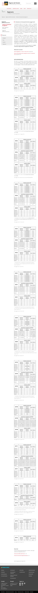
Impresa (4, 42)
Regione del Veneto (15, 3)
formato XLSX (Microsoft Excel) (19, 553)
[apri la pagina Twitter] (23, 583)
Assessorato (9, 8)
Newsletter (30, 575)
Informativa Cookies (21, 591)
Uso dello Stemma (22, 572)
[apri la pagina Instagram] (23, 585)
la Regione (2, 570)
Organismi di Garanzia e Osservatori (13, 576)
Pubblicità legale (27, 591)
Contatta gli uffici (16, 8)
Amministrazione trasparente (12, 573)
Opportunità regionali (32, 570)
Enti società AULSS (13, 578)
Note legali (31, 591)
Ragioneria (3, 16)
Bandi (21, 8)
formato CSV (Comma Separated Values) (21, 555)
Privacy (16, 591)
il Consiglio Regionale (4, 575)
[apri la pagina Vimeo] (20, 585)
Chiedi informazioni (31, 572)
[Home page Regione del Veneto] (6, 4)
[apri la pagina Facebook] (20, 583)
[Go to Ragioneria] (5, 567)
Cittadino (4, 38)
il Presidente (3, 572)
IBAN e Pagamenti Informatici (5, 28)
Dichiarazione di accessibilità (10, 591)
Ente (3, 40)
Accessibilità (3, 591)
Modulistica (29, 8)
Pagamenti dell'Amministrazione (10, 16)
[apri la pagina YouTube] (25, 583)
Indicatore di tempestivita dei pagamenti (22, 16)
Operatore (4, 44)
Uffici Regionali (12, 570)
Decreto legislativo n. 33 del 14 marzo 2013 (21, 51)
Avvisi (25, 8)
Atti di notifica (21, 570)
